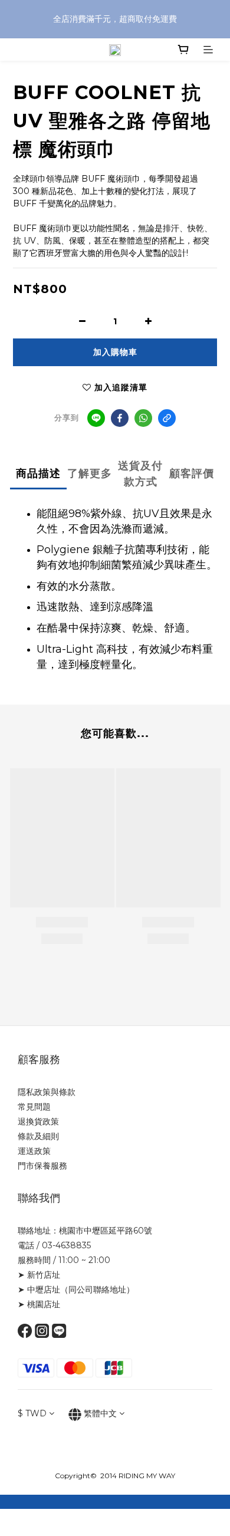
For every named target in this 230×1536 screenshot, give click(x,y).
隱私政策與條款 (46, 1092)
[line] (96, 418)
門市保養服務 (42, 1165)
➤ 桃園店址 (39, 1304)
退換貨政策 (38, 1121)
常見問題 (34, 1106)
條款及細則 (38, 1136)
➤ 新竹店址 (39, 1274)
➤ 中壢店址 (39, 1289)
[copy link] (167, 418)
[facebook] (120, 418)
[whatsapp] (143, 418)
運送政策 (34, 1151)
